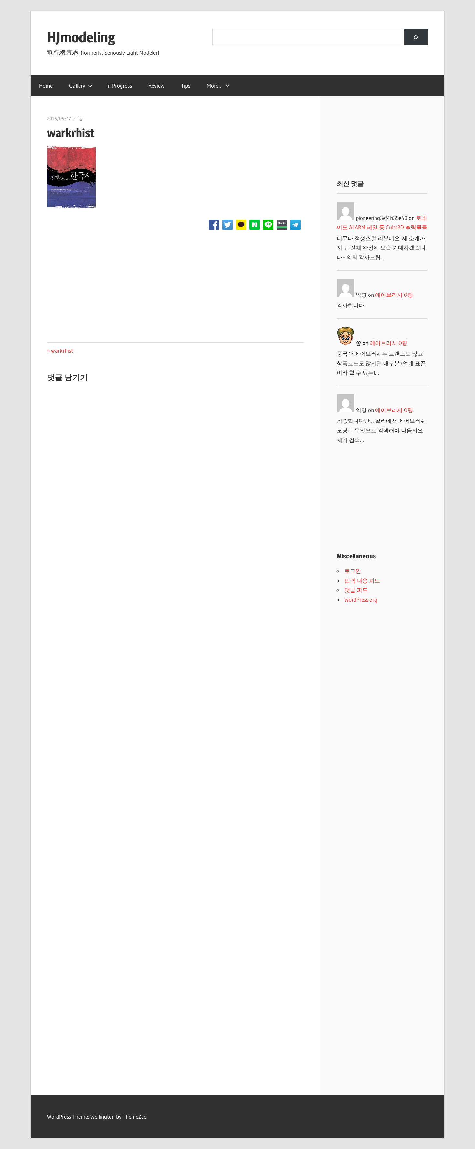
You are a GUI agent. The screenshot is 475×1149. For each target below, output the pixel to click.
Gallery (77, 85)
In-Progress (119, 85)
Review (156, 85)
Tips (185, 85)
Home (46, 85)
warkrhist (62, 350)
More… (215, 85)
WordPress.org (360, 599)
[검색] (416, 37)
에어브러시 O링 (394, 294)
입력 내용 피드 (362, 580)
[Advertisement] (175, 285)
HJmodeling (81, 37)
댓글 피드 (356, 589)
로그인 (352, 570)
